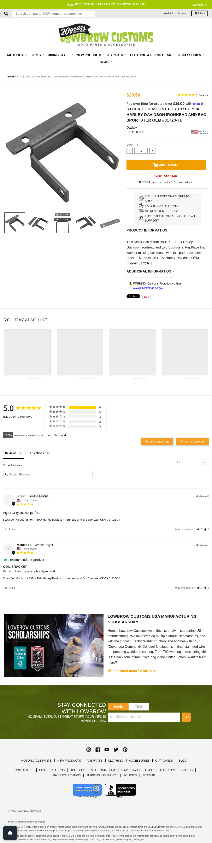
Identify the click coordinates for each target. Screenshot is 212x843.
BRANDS (187, 770)
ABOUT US (77, 770)
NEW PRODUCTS (69, 760)
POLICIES (130, 775)
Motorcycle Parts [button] (24, 55)
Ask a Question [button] (159, 441)
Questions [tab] (37, 453)
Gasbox (131, 127)
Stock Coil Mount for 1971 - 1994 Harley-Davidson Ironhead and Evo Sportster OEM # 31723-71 (61, 519)
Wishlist (168, 13)
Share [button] (11, 529)
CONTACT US (24, 770)
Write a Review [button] (195, 441)
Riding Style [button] (59, 55)
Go (186, 717)
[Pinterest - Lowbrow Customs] (125, 749)
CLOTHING (115, 760)
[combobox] (53, 14)
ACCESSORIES (139, 760)
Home (10, 76)
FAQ (42, 770)
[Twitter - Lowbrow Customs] (115, 749)
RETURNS (58, 770)
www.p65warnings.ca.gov (148, 287)
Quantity (132, 145)
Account (182, 13)
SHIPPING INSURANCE (102, 775)
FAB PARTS (94, 760)
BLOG (183, 760)
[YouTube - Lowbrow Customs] (106, 749)
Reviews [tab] (10, 453)
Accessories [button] (190, 55)
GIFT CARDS (164, 760)
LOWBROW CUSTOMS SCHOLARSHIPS (148, 770)
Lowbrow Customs (29, 811)
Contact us (200, 4)
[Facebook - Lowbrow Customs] (97, 749)
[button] (199, 529)
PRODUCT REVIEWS (66, 775)
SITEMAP (148, 775)
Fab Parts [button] (115, 55)
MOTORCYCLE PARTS (36, 760)
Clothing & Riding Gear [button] (151, 55)
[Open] (10, 833)
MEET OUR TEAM (103, 770)
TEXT (139, 706)
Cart (201, 13)
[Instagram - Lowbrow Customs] (88, 749)
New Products (89, 55)
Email (118, 706)
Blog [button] (105, 62)
